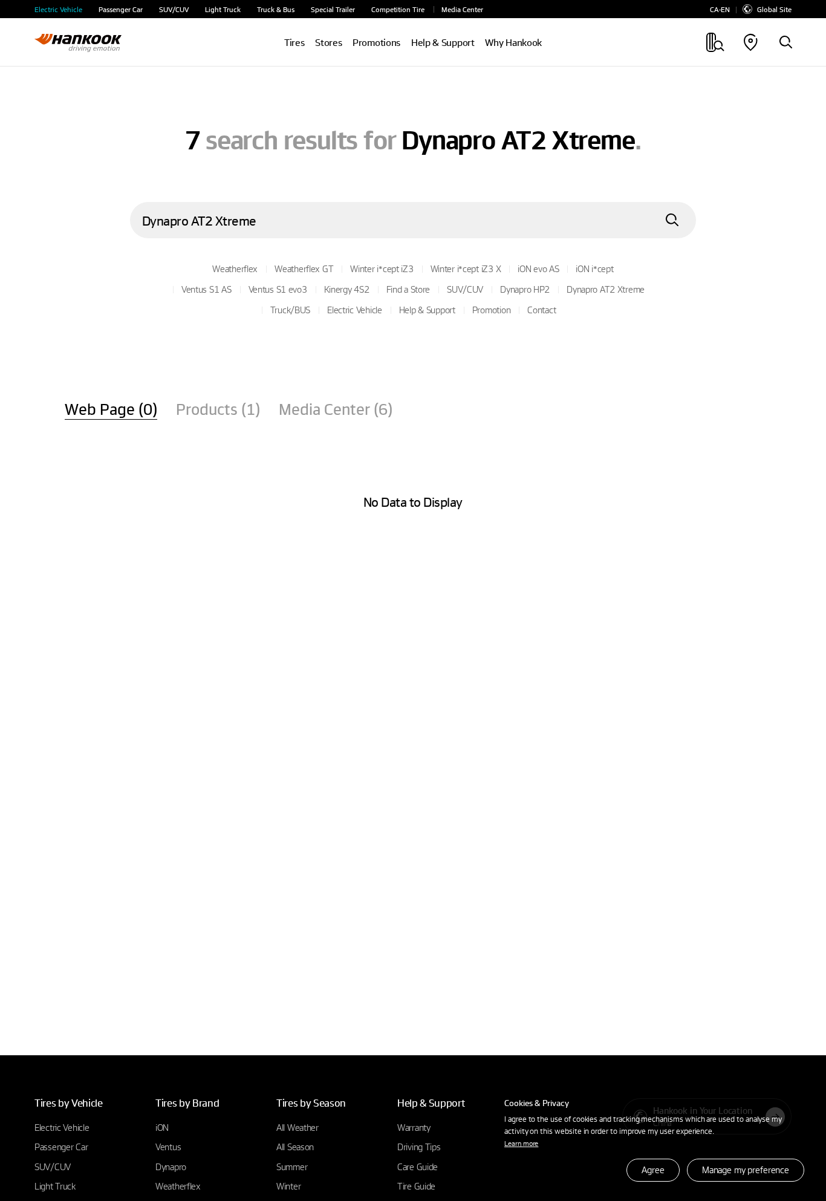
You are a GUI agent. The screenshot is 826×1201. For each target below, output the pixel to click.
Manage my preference (745, 1170)
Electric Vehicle (58, 9)
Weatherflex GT (304, 268)
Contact (541, 310)
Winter (288, 1186)
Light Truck (223, 9)
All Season (295, 1147)
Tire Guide (416, 1186)
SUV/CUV (174, 9)
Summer (291, 1166)
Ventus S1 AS (206, 289)
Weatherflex (235, 268)
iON (162, 1127)
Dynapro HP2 (525, 289)
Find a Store (408, 289)
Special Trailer (333, 9)
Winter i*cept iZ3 (381, 268)
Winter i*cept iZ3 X (466, 268)
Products (218, 408)
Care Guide (417, 1166)
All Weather (297, 1127)
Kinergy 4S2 (346, 289)
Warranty (414, 1127)
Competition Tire (397, 9)
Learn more (521, 1143)
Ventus (168, 1147)
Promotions (376, 42)
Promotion (491, 310)
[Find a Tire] (785, 43)
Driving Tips (419, 1147)
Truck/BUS (290, 310)
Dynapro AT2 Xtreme (606, 289)
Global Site (774, 9)
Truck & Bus (275, 9)
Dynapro (170, 1166)
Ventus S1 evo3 (278, 289)
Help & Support (427, 310)
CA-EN (720, 9)
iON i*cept (594, 268)
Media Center (462, 9)
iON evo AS (538, 268)
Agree (653, 1170)
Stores (328, 42)
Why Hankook (513, 42)
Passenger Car (121, 9)
